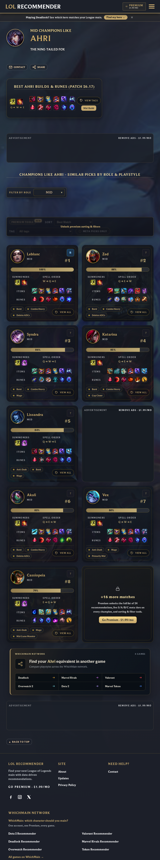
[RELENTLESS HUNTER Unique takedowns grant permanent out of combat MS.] (55, 299)
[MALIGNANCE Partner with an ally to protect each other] (32, 99)
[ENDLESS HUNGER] (137, 291)
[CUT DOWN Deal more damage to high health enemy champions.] (144, 299)
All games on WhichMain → (26, 857)
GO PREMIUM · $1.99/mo (29, 787)
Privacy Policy (67, 785)
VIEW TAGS (91, 100)
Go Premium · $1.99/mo (118, 620)
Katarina (109, 334)
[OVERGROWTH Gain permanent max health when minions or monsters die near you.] (69, 540)
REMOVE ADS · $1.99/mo (134, 138)
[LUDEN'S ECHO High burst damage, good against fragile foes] (35, 291)
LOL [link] (33, 6)
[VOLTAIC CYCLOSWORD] (110, 291)
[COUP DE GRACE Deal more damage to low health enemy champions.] (144, 380)
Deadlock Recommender (24, 841)
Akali (31, 495)
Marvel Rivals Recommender (100, 841)
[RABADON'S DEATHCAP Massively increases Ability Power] (56, 99)
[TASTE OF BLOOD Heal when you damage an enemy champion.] (40, 107)
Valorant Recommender (97, 833)
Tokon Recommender (95, 849)
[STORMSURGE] (144, 371)
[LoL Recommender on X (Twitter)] (29, 797)
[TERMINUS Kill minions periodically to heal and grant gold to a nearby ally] (124, 371)
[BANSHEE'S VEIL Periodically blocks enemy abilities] (69, 291)
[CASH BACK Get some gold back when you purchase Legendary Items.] (117, 299)
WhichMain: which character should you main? (38, 820)
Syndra (33, 334)
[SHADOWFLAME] (40, 99)
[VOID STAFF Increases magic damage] (64, 99)
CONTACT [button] (19, 67)
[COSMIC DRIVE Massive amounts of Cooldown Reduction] (72, 99)
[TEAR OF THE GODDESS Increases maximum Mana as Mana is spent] (35, 612)
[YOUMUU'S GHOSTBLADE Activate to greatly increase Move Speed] (144, 291)
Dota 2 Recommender (22, 833)
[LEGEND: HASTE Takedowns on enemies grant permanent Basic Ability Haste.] (137, 299)
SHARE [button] (41, 67)
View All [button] (65, 312)
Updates (63, 778)
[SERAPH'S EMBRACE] (48, 612)
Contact (113, 771)
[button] (152, 6)
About (62, 771)
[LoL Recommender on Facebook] (11, 797)
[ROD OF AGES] (41, 612)
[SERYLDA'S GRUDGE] (124, 291)
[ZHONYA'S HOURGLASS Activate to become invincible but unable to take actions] (48, 99)
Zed (105, 254)
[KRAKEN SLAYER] (110, 371)
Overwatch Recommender (25, 849)
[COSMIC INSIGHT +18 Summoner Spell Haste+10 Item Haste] (55, 380)
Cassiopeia (36, 575)
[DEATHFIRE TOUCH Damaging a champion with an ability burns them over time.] (35, 620)
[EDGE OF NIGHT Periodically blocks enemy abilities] (131, 291)
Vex (105, 495)
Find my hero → (115, 17)
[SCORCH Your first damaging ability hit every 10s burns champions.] (55, 620)
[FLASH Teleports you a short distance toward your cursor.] (12, 102)
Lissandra (35, 415)
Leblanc (33, 254)
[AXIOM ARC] (117, 291)
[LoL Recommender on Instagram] (20, 797)
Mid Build (88, 108)
